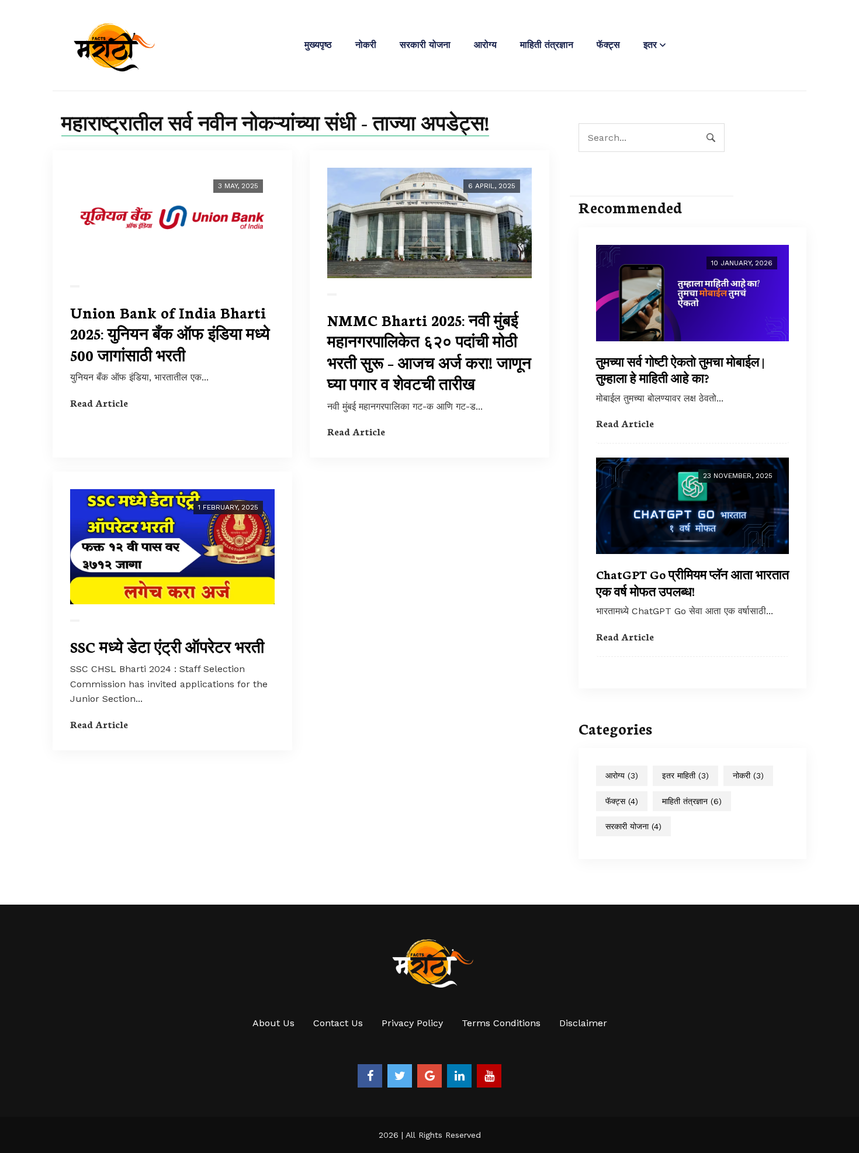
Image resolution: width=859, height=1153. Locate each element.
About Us (273, 1023)
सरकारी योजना (425, 44)
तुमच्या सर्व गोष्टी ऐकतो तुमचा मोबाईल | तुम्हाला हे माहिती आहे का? (680, 369)
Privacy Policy (412, 1023)
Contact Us (338, 1023)
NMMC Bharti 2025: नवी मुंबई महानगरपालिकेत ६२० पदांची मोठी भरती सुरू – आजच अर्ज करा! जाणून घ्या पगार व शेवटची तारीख (429, 351)
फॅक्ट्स (608, 44)
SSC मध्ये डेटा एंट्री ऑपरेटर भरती (167, 646)
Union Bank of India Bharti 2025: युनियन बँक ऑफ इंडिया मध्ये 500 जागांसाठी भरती (170, 333)
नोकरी (365, 44)
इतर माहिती (685, 775)
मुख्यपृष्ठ (318, 44)
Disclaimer (583, 1023)
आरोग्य (485, 44)
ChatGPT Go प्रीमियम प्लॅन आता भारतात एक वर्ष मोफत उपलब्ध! (692, 582)
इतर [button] (650, 44)
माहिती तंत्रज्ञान (546, 44)
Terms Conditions (501, 1023)
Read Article (99, 402)
